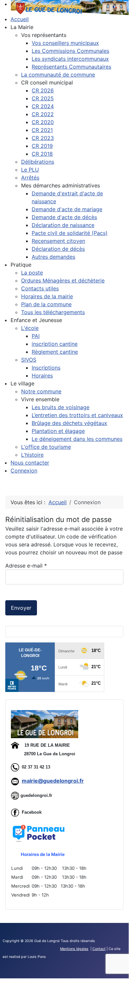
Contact (99, 949)
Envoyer (21, 608)
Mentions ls (74, 949)
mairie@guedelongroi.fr (53, 780)
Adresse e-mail (26, 565)
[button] (22, 27)
